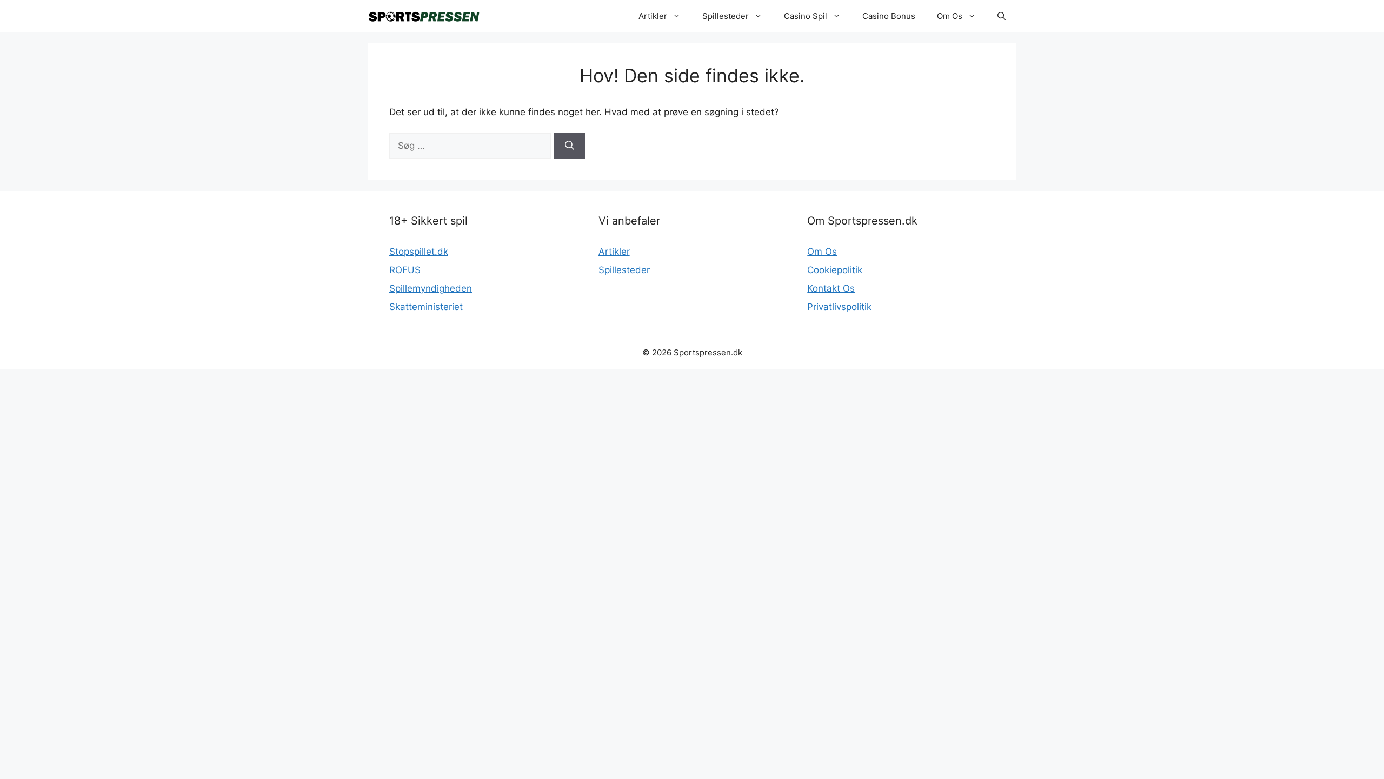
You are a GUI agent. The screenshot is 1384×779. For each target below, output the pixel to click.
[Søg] (569, 146)
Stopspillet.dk (418, 251)
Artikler (652, 16)
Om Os (949, 16)
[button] (1001, 16)
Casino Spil (805, 16)
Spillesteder (725, 16)
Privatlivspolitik (839, 306)
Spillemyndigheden (430, 288)
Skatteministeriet (426, 306)
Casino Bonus (888, 16)
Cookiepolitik (834, 270)
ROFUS (405, 270)
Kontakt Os (831, 288)
